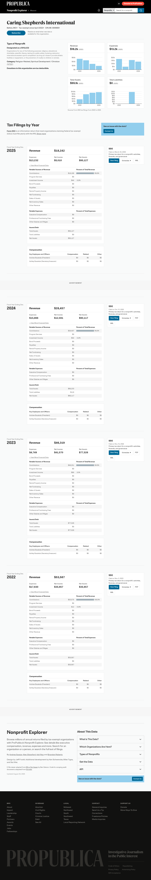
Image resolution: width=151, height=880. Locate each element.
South (66, 813)
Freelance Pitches (100, 816)
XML (136, 161)
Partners (10, 819)
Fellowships (12, 831)
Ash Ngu (40, 754)
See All (38, 822)
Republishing (127, 866)
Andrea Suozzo (15, 754)
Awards (10, 822)
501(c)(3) (25, 48)
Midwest (67, 807)
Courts (38, 813)
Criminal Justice (42, 816)
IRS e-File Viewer (32, 767)
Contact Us (109, 131)
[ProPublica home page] (55, 858)
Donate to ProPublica (133, 3)
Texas (66, 819)
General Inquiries (99, 807)
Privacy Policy (113, 870)
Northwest (68, 810)
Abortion (39, 807)
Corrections (97, 813)
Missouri (33, 11)
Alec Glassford (29, 754)
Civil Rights (40, 810)
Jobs (9, 828)
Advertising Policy (128, 870)
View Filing (114, 161)
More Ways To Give (128, 810)
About (9, 807)
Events (10, 825)
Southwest (68, 816)
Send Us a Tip (98, 810)
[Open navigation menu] (119, 4)
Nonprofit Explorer (17, 10)
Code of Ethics (113, 866)
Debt (37, 819)
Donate (123, 807)
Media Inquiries (98, 819)
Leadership (12, 813)
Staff (9, 816)
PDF (136, 318)
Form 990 (11, 131)
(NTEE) (10, 64)
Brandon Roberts (55, 754)
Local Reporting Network (74, 822)
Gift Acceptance (114, 873)
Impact (10, 810)
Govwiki (29, 769)
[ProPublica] (18, 4)
